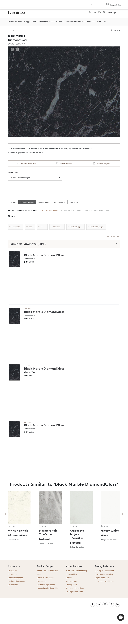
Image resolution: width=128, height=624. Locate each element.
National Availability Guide (47, 588)
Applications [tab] (43, 202)
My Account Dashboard (104, 581)
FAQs (39, 574)
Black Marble (56, 22)
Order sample (65, 163)
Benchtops (43, 22)
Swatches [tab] (74, 202)
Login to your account (50, 210)
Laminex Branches (15, 578)
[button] (120, 617)
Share (117, 30)
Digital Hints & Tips (103, 578)
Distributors (13, 585)
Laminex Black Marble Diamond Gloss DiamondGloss (87, 22)
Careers (94, 5)
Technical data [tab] (59, 202)
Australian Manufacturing (76, 571)
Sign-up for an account (104, 571)
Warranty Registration (46, 585)
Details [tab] (13, 202)
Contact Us (12, 574)
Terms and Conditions (75, 588)
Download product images (20, 178)
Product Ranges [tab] (27, 202)
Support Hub (115, 5)
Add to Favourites (27, 163)
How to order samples (104, 574)
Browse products (15, 22)
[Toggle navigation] (119, 13)
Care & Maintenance (45, 578)
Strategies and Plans (74, 592)
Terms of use (71, 581)
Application (31, 22)
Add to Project (102, 163)
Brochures (41, 581)
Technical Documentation (47, 571)
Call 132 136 (13, 571)
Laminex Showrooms (16, 581)
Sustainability (71, 574)
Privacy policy (71, 585)
